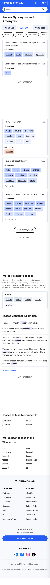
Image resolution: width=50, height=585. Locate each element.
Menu (44, 3)
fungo (4, 428)
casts (20, 136)
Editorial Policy (31, 506)
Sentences (40, 27)
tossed (5, 459)
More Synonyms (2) (25, 229)
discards (9, 141)
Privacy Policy (31, 501)
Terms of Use (31, 514)
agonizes (40, 54)
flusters (38, 208)
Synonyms (25, 27)
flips (8, 72)
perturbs (27, 208)
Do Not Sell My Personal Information (25, 564)
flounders (10, 180)
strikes (9, 299)
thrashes (30, 136)
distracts (30, 214)
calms (18, 299)
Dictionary (6, 493)
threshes (9, 136)
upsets (18, 203)
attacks (38, 299)
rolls (8, 169)
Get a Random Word (25, 538)
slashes (9, 175)
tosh (4, 448)
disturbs (19, 214)
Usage (4, 514)
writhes (9, 54)
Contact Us (30, 497)
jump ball (6, 424)
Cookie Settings (32, 510)
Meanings (9, 27)
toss (28, 448)
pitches (26, 169)
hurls (28, 141)
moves (28, 299)
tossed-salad (31, 459)
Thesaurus (6, 497)
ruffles (8, 208)
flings (8, 130)
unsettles (29, 203)
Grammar (6, 506)
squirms (28, 54)
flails (19, 141)
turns (18, 54)
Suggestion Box (32, 519)
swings (36, 169)
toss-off (5, 455)
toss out (29, 452)
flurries (9, 214)
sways (32, 180)
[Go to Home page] (12, 2)
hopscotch (6, 420)
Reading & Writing (9, 519)
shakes (40, 203)
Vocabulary (6, 510)
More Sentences (9, 370)
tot (27, 467)
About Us (29, 493)
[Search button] (43, 9)
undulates (21, 175)
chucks (18, 130)
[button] (35, 2)
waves (9, 304)
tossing (29, 424)
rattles (8, 203)
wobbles (33, 175)
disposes (29, 130)
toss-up (29, 455)
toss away (6, 452)
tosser (28, 420)
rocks (16, 169)
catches (9, 151)
